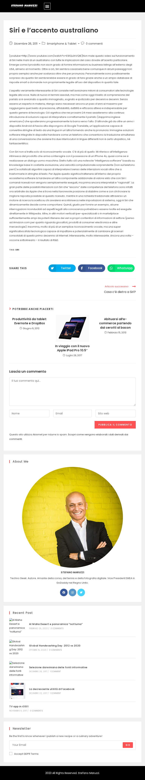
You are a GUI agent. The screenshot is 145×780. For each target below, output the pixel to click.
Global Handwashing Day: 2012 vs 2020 (54, 645)
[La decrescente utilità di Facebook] (17, 691)
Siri (17, 249)
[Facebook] (64, 592)
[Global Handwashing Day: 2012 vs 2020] (17, 647)
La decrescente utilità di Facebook (52, 689)
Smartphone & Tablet (61, 44)
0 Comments (57, 628)
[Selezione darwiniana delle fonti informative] (17, 669)
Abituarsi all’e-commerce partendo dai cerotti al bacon (115, 323)
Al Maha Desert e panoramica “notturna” (56, 624)
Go (128, 745)
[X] (81, 592)
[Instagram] (72, 592)
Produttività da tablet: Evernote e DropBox (29, 321)
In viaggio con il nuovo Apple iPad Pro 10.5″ (72, 348)
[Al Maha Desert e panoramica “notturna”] (17, 626)
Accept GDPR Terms (26, 754)
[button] (47, 6)
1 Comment (55, 671)
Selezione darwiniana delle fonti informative (58, 667)
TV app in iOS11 (19, 706)
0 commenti (94, 44)
